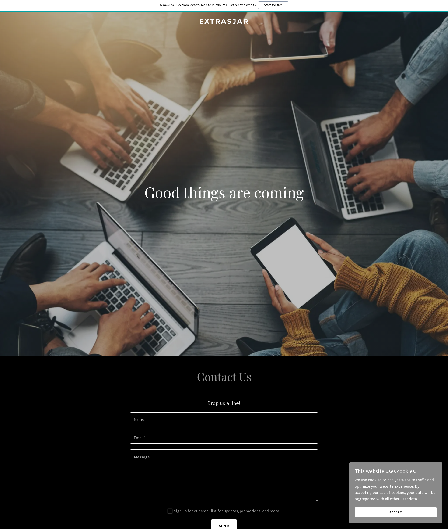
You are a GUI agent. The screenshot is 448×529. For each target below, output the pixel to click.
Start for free (273, 5)
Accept (395, 512)
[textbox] (224, 418)
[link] (224, 22)
